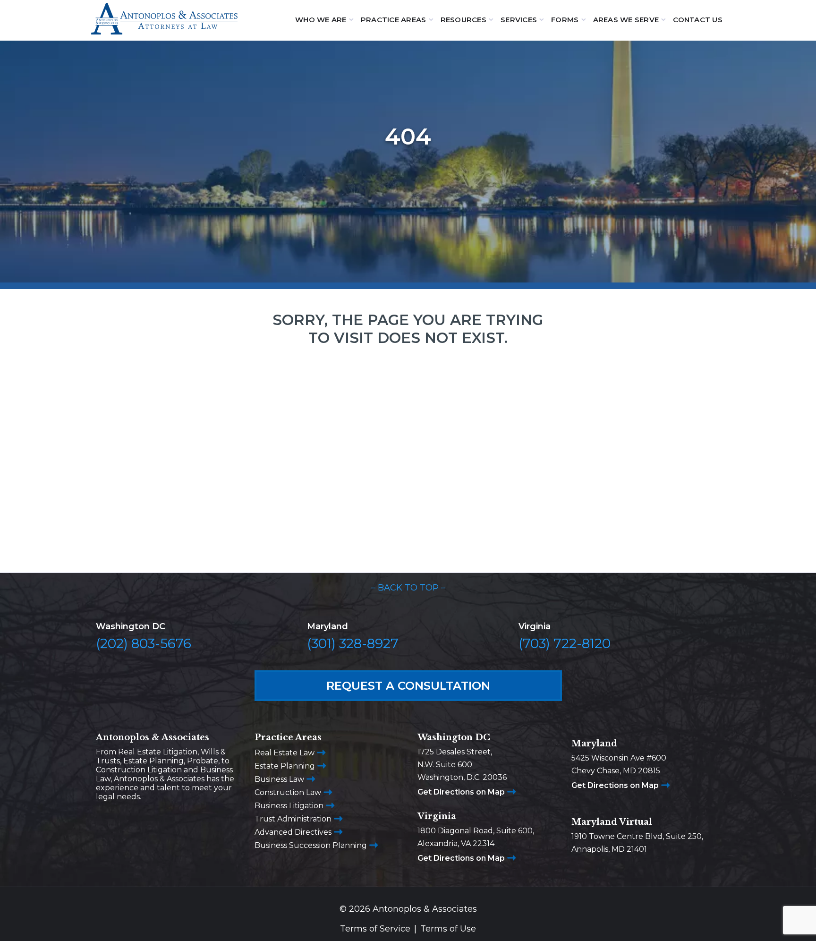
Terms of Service (375, 929)
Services (519, 19)
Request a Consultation (408, 686)
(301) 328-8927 (353, 643)
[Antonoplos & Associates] (164, 20)
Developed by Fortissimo (408, 934)
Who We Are (321, 19)
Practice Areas (393, 19)
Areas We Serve (626, 19)
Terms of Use (448, 929)
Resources (463, 19)
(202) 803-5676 (143, 643)
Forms (564, 19)
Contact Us (697, 19)
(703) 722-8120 (564, 643)
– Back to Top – (408, 587)
